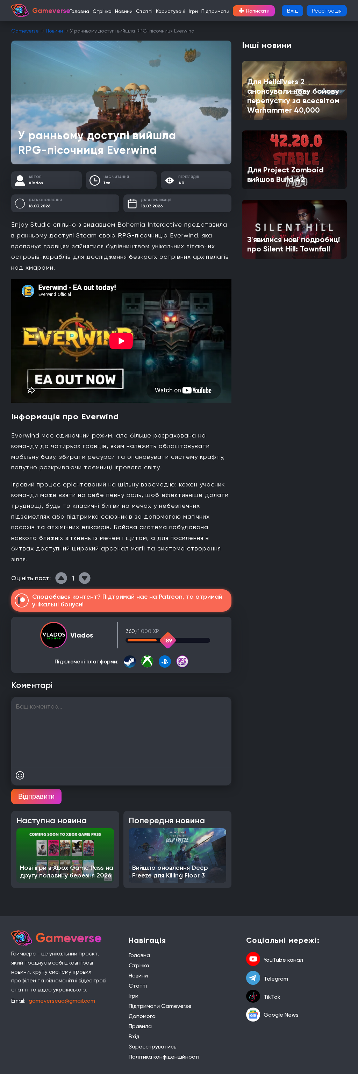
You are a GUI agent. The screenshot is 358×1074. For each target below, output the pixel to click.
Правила (140, 1026)
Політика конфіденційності (164, 1056)
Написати (254, 10)
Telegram (276, 978)
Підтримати (215, 11)
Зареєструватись (153, 1046)
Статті (144, 11)
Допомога (142, 1016)
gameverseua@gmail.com (62, 1000)
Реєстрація (327, 10)
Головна (79, 11)
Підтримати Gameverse (160, 1006)
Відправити (36, 796)
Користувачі (170, 11)
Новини (124, 11)
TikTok (272, 997)
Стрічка (102, 11)
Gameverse (25, 31)
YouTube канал (283, 959)
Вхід (292, 10)
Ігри (193, 11)
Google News (281, 1014)
